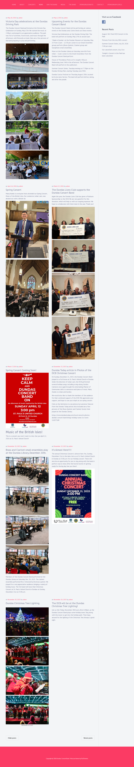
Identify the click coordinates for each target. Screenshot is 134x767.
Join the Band (52, 5)
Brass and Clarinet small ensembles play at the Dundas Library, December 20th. (27, 451)
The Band (72, 5)
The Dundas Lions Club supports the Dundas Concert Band (71, 191)
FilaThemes (84, 758)
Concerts (31, 5)
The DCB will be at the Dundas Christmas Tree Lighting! (68, 605)
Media (63, 5)
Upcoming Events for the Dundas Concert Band (69, 23)
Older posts (12, 738)
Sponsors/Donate (86, 5)
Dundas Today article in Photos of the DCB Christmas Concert (71, 372)
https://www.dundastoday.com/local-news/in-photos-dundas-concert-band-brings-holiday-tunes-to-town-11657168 (71, 417)
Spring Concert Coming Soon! (21, 370)
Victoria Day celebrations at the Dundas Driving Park (26, 23)
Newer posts (88, 738)
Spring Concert (13, 189)
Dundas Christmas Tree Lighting (22, 603)
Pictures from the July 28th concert (114, 40)
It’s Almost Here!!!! (62, 449)
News (41, 5)
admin (20, 18)
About (22, 5)
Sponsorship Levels (114, 5)
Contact (100, 5)
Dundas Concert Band (63, 758)
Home (14, 5)
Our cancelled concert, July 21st (113, 50)
